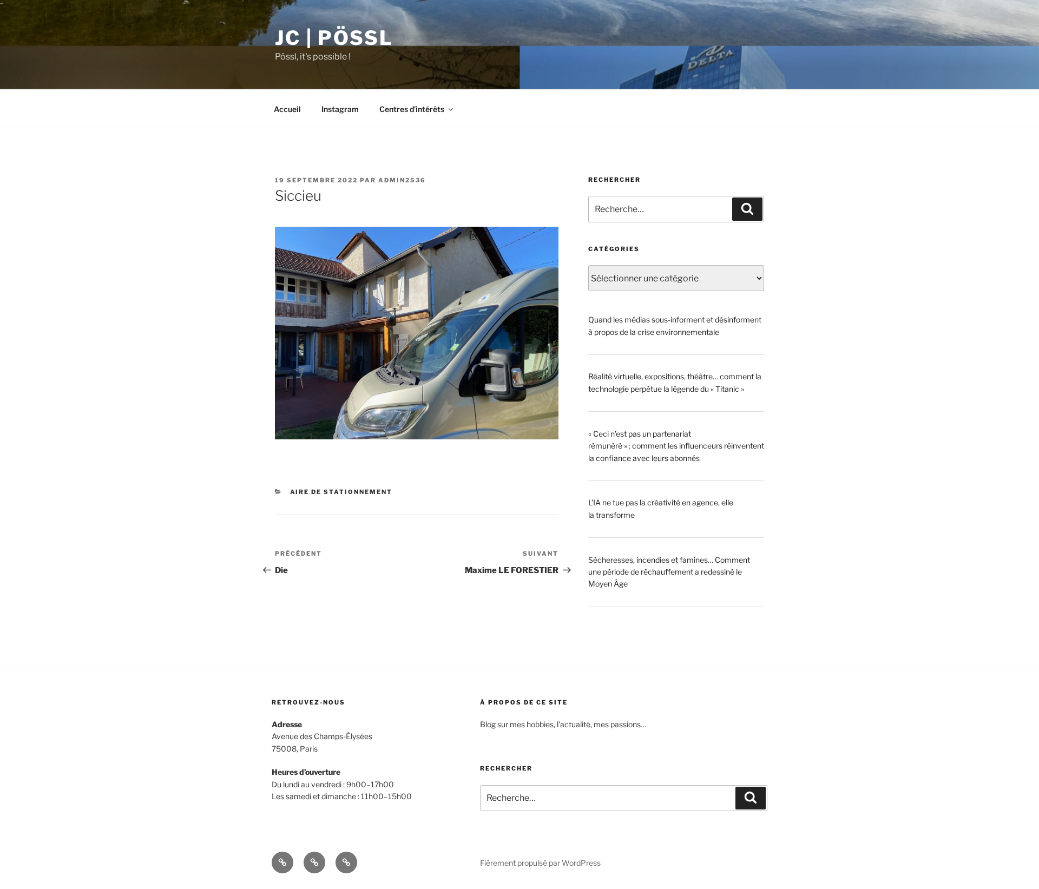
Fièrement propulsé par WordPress (540, 862)
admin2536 (402, 180)
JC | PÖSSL (334, 38)
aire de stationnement (341, 492)
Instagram (340, 109)
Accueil (287, 109)
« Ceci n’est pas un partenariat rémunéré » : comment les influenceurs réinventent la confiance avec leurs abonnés (676, 446)
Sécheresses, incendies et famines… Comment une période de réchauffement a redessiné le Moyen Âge (669, 572)
